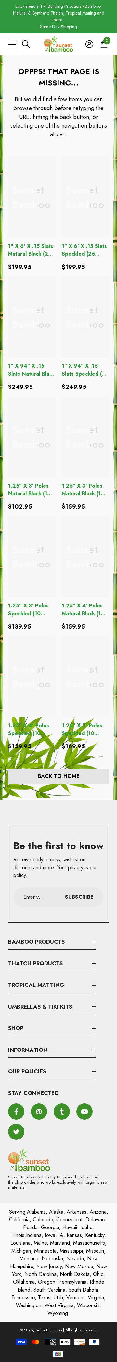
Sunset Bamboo (49, 1330)
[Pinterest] (39, 1111)
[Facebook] (16, 1111)
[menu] (12, 44)
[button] (26, 44)
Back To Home (59, 776)
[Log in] (89, 44)
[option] (58, 17)
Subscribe (79, 897)
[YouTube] (84, 1111)
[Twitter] (16, 1132)
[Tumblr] (62, 1111)
